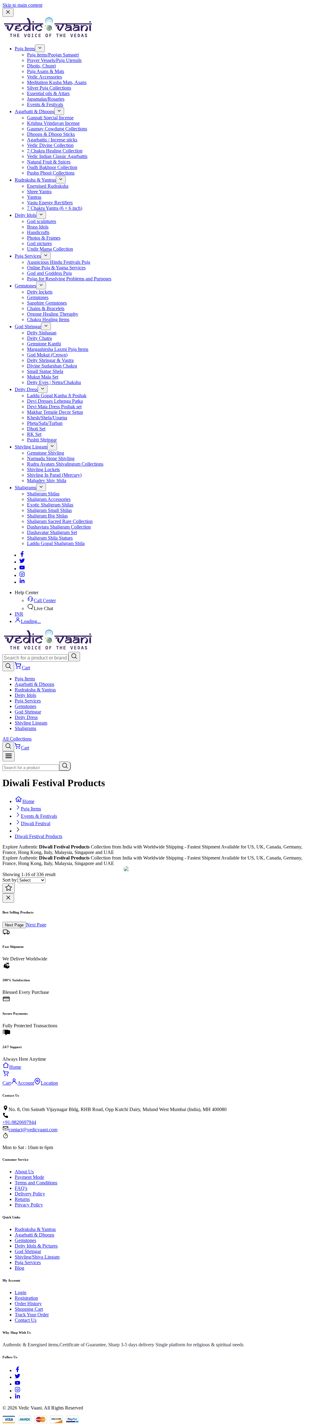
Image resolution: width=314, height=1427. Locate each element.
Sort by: (10, 880)
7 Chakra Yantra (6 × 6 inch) (54, 208)
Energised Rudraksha (47, 186)
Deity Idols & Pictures (36, 1245)
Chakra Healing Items (48, 319)
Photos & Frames (43, 237)
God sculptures (41, 221)
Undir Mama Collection (50, 249)
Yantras (34, 197)
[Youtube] (22, 568)
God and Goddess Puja (49, 273)
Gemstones (25, 285)
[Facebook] (22, 555)
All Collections (17, 738)
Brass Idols (37, 226)
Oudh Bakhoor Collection (52, 167)
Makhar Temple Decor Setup (55, 412)
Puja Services (28, 256)
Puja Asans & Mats (45, 71)
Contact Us (25, 1320)
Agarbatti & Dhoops (34, 111)
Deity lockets (39, 291)
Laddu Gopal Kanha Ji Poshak (56, 395)
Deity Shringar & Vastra (50, 360)
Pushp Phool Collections (51, 172)
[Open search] (8, 666)
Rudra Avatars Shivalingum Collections (65, 464)
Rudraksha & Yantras (35, 180)
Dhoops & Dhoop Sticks (51, 134)
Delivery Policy (30, 1193)
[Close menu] (7, 12)
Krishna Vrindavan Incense (53, 123)
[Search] (74, 656)
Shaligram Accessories (49, 499)
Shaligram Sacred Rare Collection (60, 521)
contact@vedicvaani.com (33, 1129)
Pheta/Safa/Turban (45, 423)
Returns (22, 1199)
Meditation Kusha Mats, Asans (56, 82)
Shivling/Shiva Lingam (37, 1257)
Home (28, 801)
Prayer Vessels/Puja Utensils (54, 60)
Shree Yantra (39, 191)
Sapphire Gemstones (47, 303)
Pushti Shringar (42, 439)
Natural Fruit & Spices (49, 161)
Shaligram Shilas (43, 493)
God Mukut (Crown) (47, 354)
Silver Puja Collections (49, 87)
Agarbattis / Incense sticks (52, 139)
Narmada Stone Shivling (51, 458)
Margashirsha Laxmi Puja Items (57, 349)
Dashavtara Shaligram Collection (59, 526)
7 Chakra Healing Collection (54, 150)
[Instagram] (22, 575)
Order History (28, 1303)
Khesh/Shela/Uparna (47, 417)
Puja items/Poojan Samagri (53, 54)
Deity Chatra (39, 338)
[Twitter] (22, 561)
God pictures (39, 243)
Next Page (14, 925)
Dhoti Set (36, 428)
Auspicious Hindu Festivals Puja (58, 262)
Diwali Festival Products (38, 836)
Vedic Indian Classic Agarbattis (57, 156)
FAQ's (21, 1188)
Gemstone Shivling (45, 453)
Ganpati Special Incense (50, 117)
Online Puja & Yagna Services (56, 267)
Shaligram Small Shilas (49, 510)
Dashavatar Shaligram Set (52, 532)
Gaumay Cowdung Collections (57, 128)
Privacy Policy (29, 1204)
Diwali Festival (35, 823)
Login (20, 1292)
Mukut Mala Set (42, 376)
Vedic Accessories (44, 76)
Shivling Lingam (31, 446)
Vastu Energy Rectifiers (50, 202)
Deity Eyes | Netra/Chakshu (54, 382)
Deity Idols (25, 215)
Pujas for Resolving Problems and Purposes (69, 278)
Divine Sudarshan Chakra (52, 365)
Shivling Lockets (43, 469)
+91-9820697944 (19, 1122)
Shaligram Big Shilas (47, 515)
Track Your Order (32, 1314)
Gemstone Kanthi (44, 343)
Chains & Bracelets (45, 308)
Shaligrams (25, 487)
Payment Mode (29, 1177)
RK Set (34, 434)
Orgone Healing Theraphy (52, 314)
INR (19, 614)
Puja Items (25, 48)
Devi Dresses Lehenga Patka (55, 401)
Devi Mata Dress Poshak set (54, 406)
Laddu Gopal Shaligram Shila (56, 543)
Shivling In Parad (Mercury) (54, 475)
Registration (26, 1298)
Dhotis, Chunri (41, 65)
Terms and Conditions (36, 1182)
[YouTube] (17, 1384)
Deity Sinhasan (41, 332)
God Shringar (28, 326)
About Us (24, 1171)
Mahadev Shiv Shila (46, 480)
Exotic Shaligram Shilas (50, 504)
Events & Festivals (45, 104)
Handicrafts (38, 232)
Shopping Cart (29, 1309)
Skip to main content (22, 5)
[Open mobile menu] (8, 756)
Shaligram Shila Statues (50, 537)
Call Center (45, 600)
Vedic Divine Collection (50, 145)
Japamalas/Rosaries (45, 99)
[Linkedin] (22, 582)
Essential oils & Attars (48, 93)
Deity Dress (26, 389)
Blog (19, 1268)
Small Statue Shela (45, 371)
